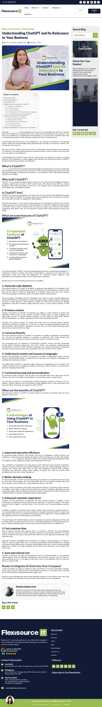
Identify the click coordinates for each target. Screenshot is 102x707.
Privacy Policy (55, 704)
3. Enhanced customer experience (17, 122)
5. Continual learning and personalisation (19, 114)
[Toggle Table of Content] (34, 95)
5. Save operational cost (14, 125)
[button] (81, 11)
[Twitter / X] (95, 2)
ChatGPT (5, 169)
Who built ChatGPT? (11, 100)
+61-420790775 (10, 2)
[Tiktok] (98, 2)
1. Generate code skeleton (15, 106)
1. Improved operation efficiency (16, 118)
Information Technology (21, 28)
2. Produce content (13, 108)
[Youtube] (91, 2)
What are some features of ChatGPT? (17, 104)
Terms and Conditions (40, 704)
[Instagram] (84, 2)
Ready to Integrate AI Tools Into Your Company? (20, 127)
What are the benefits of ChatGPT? (16, 116)
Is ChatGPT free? (9, 102)
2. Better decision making (14, 120)
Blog (4, 28)
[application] (39, 8)
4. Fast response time (13, 124)
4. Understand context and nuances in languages (22, 112)
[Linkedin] (88, 2)
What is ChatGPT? (10, 98)
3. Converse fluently (13, 110)
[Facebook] (80, 2)
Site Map (67, 704)
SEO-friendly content (9, 459)
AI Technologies (14, 132)
